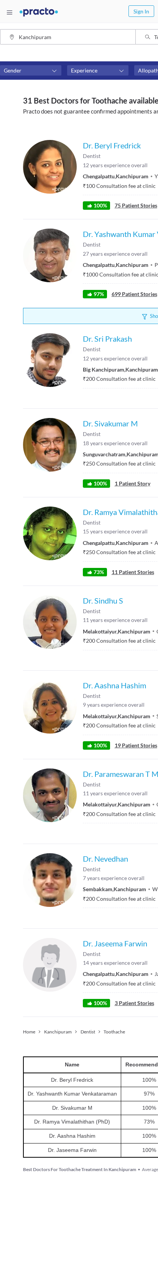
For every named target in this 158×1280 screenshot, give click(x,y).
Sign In (141, 11)
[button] (30, 70)
